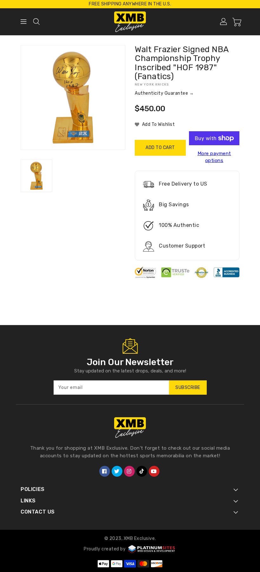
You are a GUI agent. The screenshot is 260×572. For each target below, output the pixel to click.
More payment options (214, 157)
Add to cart (160, 147)
